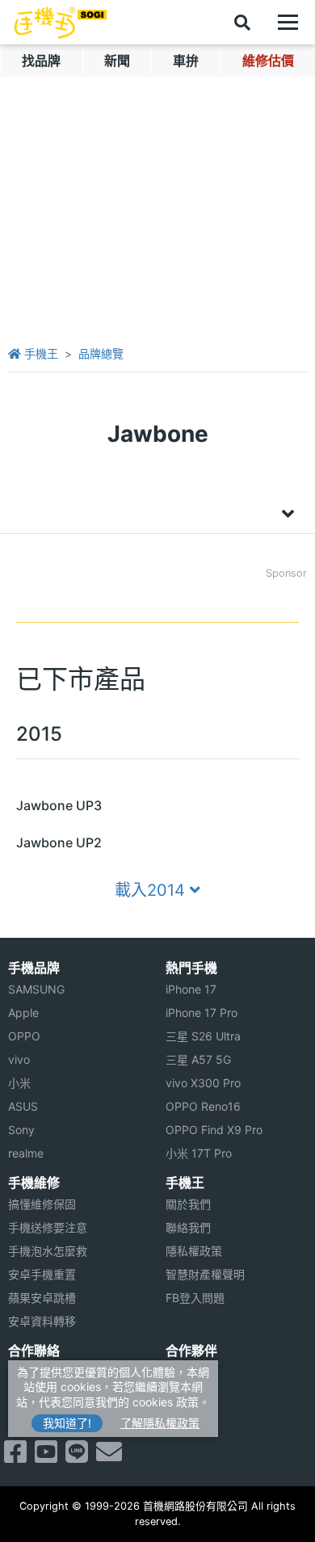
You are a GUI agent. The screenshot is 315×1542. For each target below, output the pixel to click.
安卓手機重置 (42, 1274)
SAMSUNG (36, 989)
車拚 (186, 61)
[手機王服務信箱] (109, 1456)
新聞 (117, 61)
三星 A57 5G (198, 1059)
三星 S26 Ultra (203, 1036)
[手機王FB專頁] (15, 1456)
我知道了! (67, 1423)
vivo (19, 1059)
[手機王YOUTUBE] (46, 1456)
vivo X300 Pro (203, 1083)
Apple (23, 1012)
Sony (21, 1130)
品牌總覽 (101, 353)
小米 (19, 1083)
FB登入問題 (195, 1298)
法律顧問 (188, 1372)
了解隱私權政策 (160, 1423)
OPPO (24, 1036)
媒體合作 (188, 1395)
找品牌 (41, 61)
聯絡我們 (188, 1227)
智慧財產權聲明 (205, 1274)
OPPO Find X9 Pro (214, 1130)
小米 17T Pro (199, 1153)
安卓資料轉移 (42, 1321)
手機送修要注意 (47, 1227)
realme (26, 1153)
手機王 (39, 353)
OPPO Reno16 (203, 1106)
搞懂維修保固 (42, 1204)
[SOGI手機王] (60, 22)
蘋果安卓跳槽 (42, 1298)
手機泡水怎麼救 (47, 1251)
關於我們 (188, 1204)
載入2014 (152, 890)
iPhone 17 (191, 989)
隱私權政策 (194, 1251)
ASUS (23, 1106)
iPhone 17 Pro (201, 1012)
